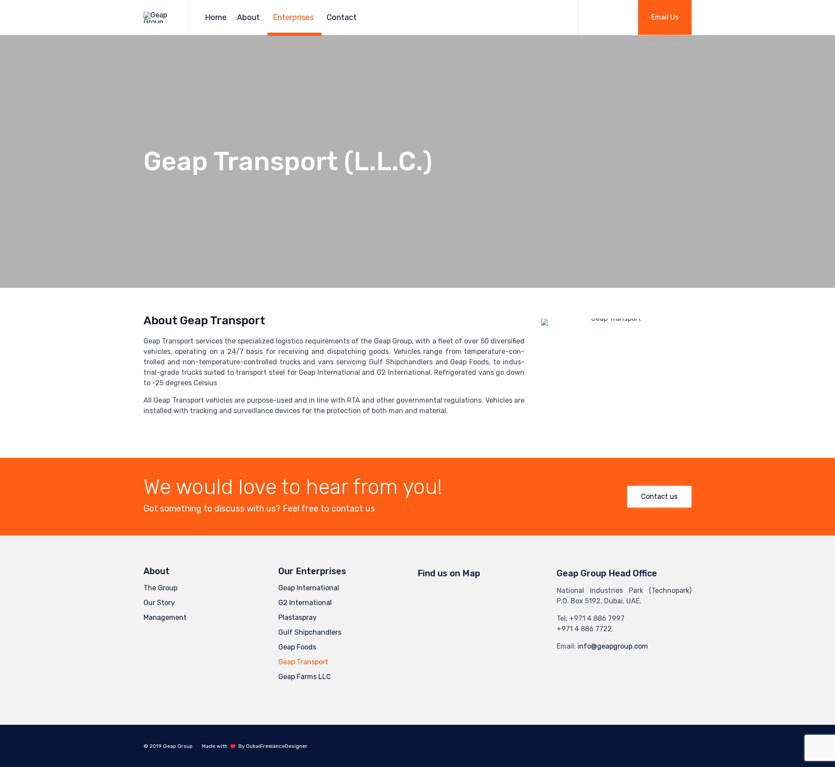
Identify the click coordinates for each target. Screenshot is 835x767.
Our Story (159, 603)
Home (216, 17)
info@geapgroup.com (613, 646)
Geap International (308, 588)
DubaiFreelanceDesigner (276, 746)
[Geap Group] (159, 18)
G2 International (305, 603)
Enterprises (293, 17)
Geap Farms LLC (304, 677)
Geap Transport (303, 662)
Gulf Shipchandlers (309, 632)
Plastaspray (297, 617)
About (248, 17)
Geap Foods (297, 647)
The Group (160, 588)
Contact (342, 17)
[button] (664, 17)
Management (165, 617)
